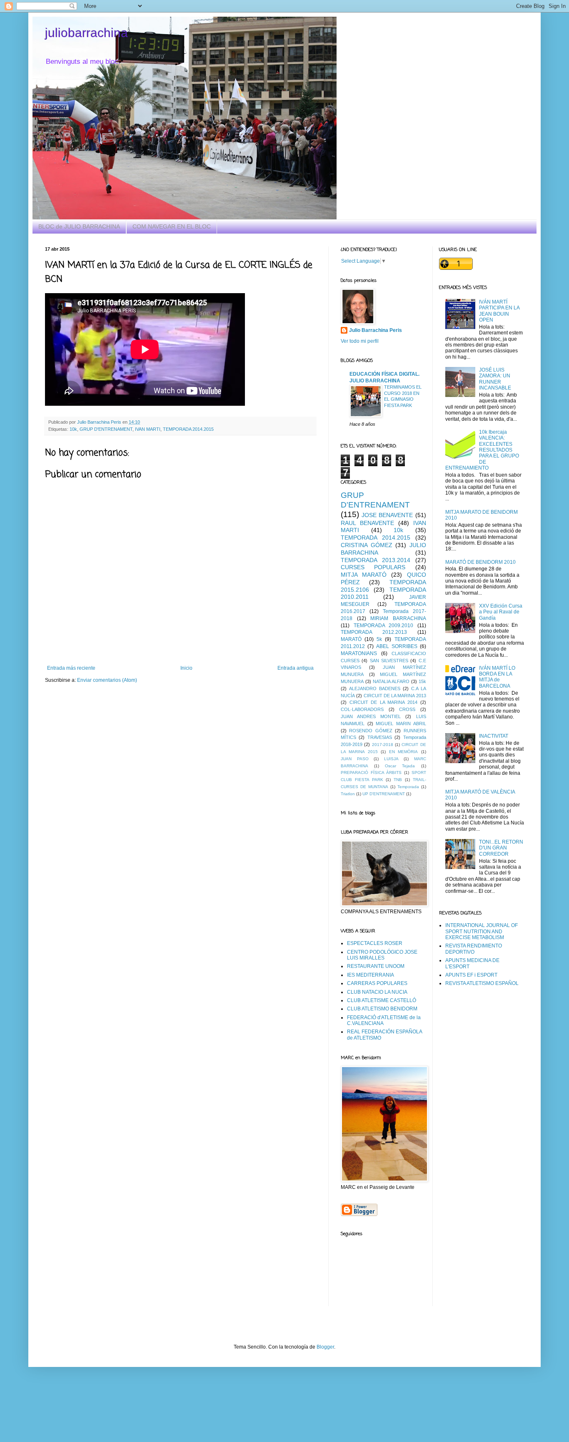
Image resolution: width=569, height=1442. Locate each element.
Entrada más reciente (71, 668)
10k (73, 429)
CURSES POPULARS (373, 567)
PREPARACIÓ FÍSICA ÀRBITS (371, 772)
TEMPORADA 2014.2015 (188, 429)
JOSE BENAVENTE (387, 515)
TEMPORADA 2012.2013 (374, 632)
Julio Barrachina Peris (375, 330)
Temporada (408, 786)
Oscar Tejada (400, 766)
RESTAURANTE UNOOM (375, 966)
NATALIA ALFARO (391, 681)
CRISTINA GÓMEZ (366, 545)
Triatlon (348, 793)
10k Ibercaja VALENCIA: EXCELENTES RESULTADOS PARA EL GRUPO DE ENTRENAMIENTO (482, 450)
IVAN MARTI (147, 429)
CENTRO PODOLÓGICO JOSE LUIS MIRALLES (382, 955)
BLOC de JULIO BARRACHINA (79, 226)
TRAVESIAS (379, 737)
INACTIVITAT (493, 736)
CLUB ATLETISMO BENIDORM (382, 1009)
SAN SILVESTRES (389, 660)
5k (379, 639)
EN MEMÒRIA (403, 751)
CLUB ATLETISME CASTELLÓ (381, 1000)
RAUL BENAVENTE (367, 523)
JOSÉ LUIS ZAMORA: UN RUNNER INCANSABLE (495, 379)
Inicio (186, 668)
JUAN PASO (355, 758)
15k (422, 681)
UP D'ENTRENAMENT (383, 793)
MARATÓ (351, 639)
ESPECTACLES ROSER (374, 943)
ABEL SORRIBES (396, 646)
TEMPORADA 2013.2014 (375, 560)
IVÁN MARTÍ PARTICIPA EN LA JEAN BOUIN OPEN (499, 311)
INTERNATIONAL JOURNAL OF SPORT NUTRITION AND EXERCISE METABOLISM (481, 931)
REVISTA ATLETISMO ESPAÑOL (482, 983)
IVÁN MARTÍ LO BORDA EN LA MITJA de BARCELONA (497, 677)
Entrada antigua (295, 668)
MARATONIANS (359, 653)
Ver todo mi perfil (360, 341)
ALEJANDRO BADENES (374, 688)
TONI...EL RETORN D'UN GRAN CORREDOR (501, 848)
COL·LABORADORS (362, 709)
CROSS (407, 709)
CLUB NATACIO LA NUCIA (377, 992)
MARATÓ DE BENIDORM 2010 (480, 562)
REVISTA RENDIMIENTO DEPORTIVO (473, 949)
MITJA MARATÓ (364, 574)
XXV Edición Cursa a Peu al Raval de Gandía (500, 612)
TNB (398, 779)
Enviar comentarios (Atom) (107, 680)
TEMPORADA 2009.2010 (384, 625)
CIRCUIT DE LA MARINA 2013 (395, 695)
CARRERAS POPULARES (377, 983)
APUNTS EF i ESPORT (471, 975)
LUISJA (391, 758)
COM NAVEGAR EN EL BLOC (171, 226)
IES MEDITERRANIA (370, 975)
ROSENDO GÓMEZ (370, 730)
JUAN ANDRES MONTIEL (371, 716)
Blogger (325, 1347)
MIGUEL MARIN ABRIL (401, 723)
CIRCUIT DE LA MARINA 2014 (383, 702)
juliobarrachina (86, 33)
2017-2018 (382, 744)
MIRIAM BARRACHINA (398, 618)
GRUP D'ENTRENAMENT (106, 429)
